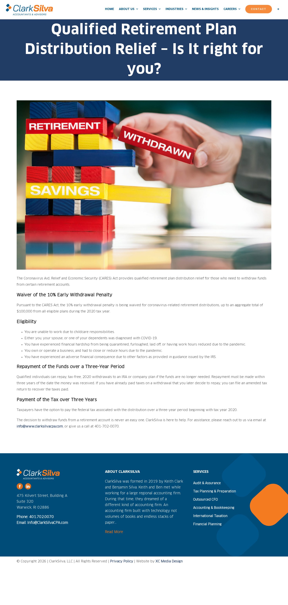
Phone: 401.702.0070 (35, 517)
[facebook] (20, 486)
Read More (114, 532)
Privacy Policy (121, 561)
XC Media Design (169, 561)
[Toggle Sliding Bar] (278, 9)
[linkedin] (28, 486)
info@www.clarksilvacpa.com (40, 426)
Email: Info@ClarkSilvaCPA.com (42, 523)
